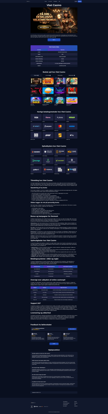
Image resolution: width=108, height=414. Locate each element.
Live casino (47, 75)
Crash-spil (59, 75)
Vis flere (54, 343)
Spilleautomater (71, 75)
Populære (35, 75)
